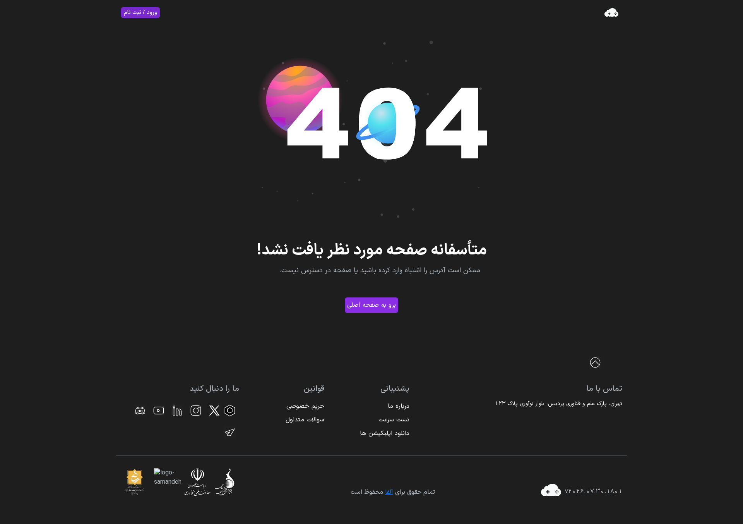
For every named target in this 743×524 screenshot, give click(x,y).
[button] (605, 362)
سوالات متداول (305, 419)
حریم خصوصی (305, 406)
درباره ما (398, 406)
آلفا (389, 492)
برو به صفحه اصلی (371, 305)
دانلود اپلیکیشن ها (384, 433)
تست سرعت (393, 419)
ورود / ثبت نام (140, 13)
